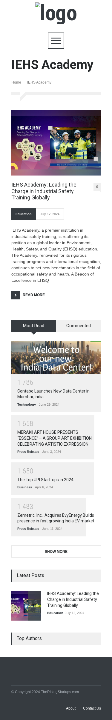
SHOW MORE (56, 552)
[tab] (33, 328)
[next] (34, 614)
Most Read (33, 325)
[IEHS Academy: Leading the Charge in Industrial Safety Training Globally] (56, 143)
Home (16, 82)
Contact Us (92, 708)
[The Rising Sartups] (56, 13)
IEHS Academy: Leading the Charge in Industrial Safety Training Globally (43, 191)
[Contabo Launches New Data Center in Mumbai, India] (56, 357)
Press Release (28, 451)
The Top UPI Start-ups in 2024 (45, 479)
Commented (78, 325)
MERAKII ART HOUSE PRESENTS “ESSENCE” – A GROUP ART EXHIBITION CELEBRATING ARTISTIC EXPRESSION (54, 438)
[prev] (34, 597)
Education (24, 214)
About (71, 708)
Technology (26, 404)
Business (24, 487)
